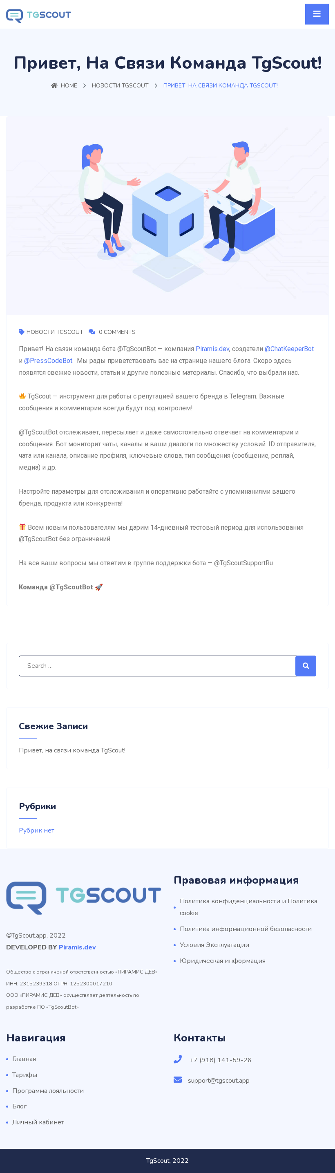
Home (69, 86)
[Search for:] (167, 666)
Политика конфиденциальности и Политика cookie (248, 907)
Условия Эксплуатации (214, 944)
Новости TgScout (120, 86)
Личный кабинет (38, 1122)
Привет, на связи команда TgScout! (72, 750)
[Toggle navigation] (317, 14)
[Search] (305, 666)
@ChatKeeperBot (289, 349)
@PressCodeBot (48, 361)
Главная (24, 1058)
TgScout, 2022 (167, 1160)
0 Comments (116, 332)
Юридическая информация (223, 960)
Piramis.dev (212, 349)
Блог (19, 1106)
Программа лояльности (48, 1090)
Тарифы (24, 1074)
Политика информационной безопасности (246, 929)
